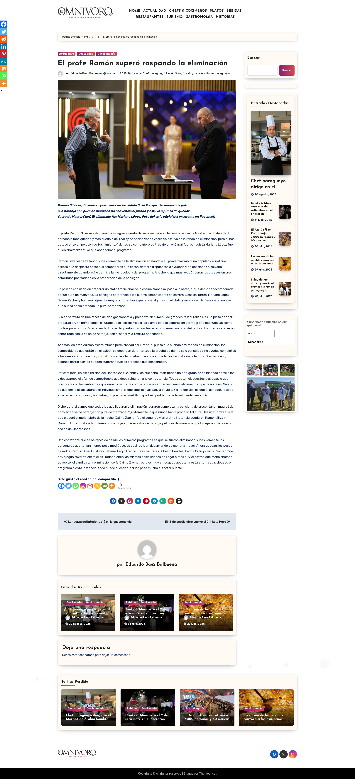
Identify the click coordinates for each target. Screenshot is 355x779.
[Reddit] (3, 39)
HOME (134, 11)
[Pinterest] (3, 54)
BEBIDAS (234, 11)
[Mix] (3, 68)
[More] (112, 486)
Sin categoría (195, 708)
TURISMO (174, 17)
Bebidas (131, 602)
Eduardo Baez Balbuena (86, 73)
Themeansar (207, 773)
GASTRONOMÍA (199, 17)
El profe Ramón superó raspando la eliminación (143, 63)
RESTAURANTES (149, 17)
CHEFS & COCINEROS (188, 11)
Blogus (188, 773)
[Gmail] (90, 486)
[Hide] (1, 90)
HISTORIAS (225, 17)
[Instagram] (83, 486)
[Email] (104, 486)
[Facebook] (61, 486)
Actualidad (66, 53)
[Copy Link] (97, 486)
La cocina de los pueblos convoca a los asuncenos (263, 260)
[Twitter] (68, 486)
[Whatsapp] (75, 486)
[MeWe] (3, 61)
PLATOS (217, 11)
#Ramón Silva (172, 73)
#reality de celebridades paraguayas (207, 73)
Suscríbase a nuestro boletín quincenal (267, 323)
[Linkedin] (3, 46)
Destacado (85, 53)
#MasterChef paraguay (147, 73)
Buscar (253, 58)
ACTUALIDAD (154, 11)
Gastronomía (106, 53)
